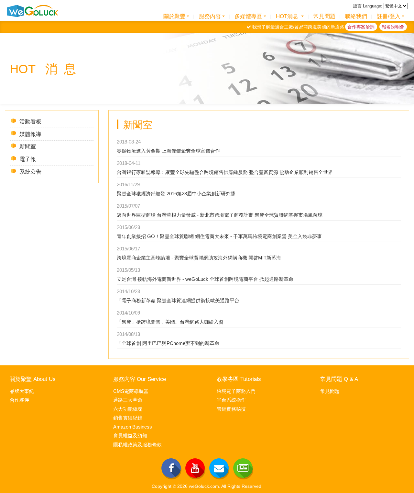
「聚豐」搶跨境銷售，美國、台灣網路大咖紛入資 (170, 322)
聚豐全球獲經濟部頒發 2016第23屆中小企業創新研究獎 (176, 193)
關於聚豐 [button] (174, 16)
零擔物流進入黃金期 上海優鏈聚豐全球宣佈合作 (168, 151)
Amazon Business (132, 427)
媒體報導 (30, 134)
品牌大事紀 (22, 391)
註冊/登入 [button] (388, 16)
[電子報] (243, 468)
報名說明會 (393, 26)
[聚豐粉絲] (171, 468)
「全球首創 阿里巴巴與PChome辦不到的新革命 (168, 343)
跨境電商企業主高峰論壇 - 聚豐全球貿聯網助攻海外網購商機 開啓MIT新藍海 (199, 257)
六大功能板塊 (127, 409)
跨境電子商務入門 (236, 391)
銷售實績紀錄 (127, 417)
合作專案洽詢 (361, 26)
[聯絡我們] (219, 468)
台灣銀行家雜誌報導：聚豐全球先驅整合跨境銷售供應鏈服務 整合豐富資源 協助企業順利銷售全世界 (225, 172)
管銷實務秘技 (231, 409)
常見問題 (324, 16)
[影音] (195, 468)
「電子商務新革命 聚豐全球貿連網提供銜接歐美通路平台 (178, 300)
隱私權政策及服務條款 (137, 444)
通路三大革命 (127, 400)
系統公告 (30, 172)
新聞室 (27, 146)
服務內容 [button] (210, 16)
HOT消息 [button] (288, 16)
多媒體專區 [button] (248, 16)
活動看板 (30, 121)
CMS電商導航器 (130, 391)
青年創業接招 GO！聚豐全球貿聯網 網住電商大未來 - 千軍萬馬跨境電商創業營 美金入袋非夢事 (219, 236)
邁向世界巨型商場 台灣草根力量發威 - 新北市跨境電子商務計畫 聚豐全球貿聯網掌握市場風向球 (219, 215)
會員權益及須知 (130, 435)
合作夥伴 (19, 400)
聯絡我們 (356, 16)
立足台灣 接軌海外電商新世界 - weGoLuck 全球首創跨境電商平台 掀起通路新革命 (205, 279)
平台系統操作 (231, 400)
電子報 (27, 159)
